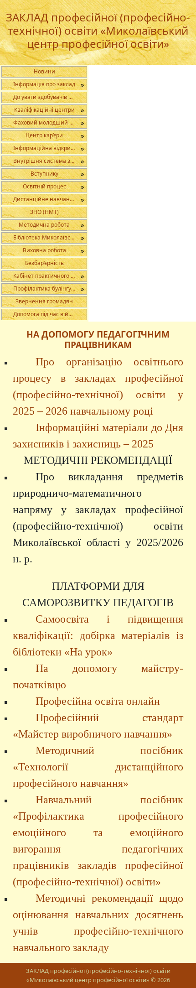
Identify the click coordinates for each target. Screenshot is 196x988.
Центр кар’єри (44, 135)
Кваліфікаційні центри (44, 110)
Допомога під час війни (44, 314)
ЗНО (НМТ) (44, 212)
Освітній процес (44, 186)
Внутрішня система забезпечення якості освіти (50, 161)
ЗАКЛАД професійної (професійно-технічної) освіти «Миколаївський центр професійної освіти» (98, 30)
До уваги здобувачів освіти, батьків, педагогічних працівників (50, 97)
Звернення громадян (44, 301)
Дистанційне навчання (45, 199)
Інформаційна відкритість (48, 148)
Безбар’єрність (44, 263)
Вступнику (44, 173)
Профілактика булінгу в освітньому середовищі (50, 288)
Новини (44, 71)
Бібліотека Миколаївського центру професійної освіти (50, 237)
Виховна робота (44, 250)
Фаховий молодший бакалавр (50, 122)
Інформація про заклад (44, 84)
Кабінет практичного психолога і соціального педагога (50, 276)
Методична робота (44, 225)
